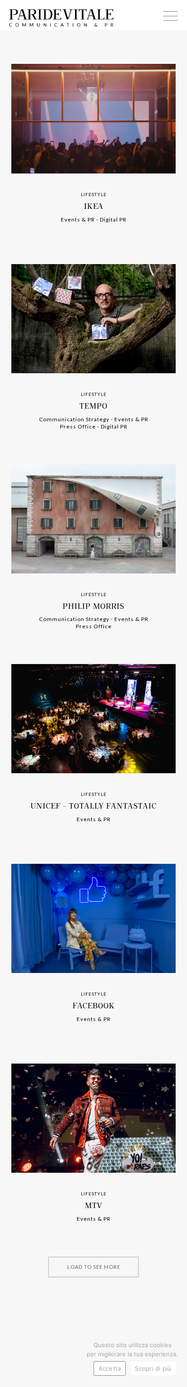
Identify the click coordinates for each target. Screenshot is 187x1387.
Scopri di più (153, 1368)
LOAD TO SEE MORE (93, 1267)
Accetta (109, 1368)
